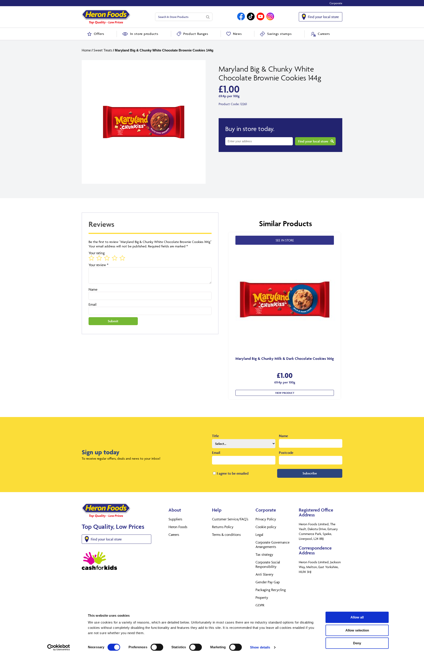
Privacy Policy (266, 519)
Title (215, 436)
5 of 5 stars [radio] (122, 257)
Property (262, 597)
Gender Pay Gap (268, 582)
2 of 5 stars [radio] (99, 257)
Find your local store (323, 17)
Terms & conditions (226, 534)
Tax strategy (264, 554)
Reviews (101, 224)
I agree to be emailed (232, 473)
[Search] (207, 17)
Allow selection (357, 630)
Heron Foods (177, 527)
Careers (173, 534)
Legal (259, 534)
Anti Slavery (264, 574)
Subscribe (310, 473)
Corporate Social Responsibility (268, 564)
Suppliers (175, 519)
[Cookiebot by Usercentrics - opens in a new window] (58, 647)
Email (93, 304)
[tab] (150, 226)
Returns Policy (222, 527)
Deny (357, 643)
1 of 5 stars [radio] (91, 257)
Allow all (357, 617)
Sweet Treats (102, 50)
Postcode (286, 452)
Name (93, 289)
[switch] (157, 647)
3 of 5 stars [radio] (106, 257)
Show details (260, 647)
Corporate (335, 3)
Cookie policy (266, 527)
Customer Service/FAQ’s (230, 519)
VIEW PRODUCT (284, 392)
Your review (98, 265)
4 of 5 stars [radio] (114, 257)
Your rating (97, 253)
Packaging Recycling (271, 590)
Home (86, 50)
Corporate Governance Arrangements (273, 544)
